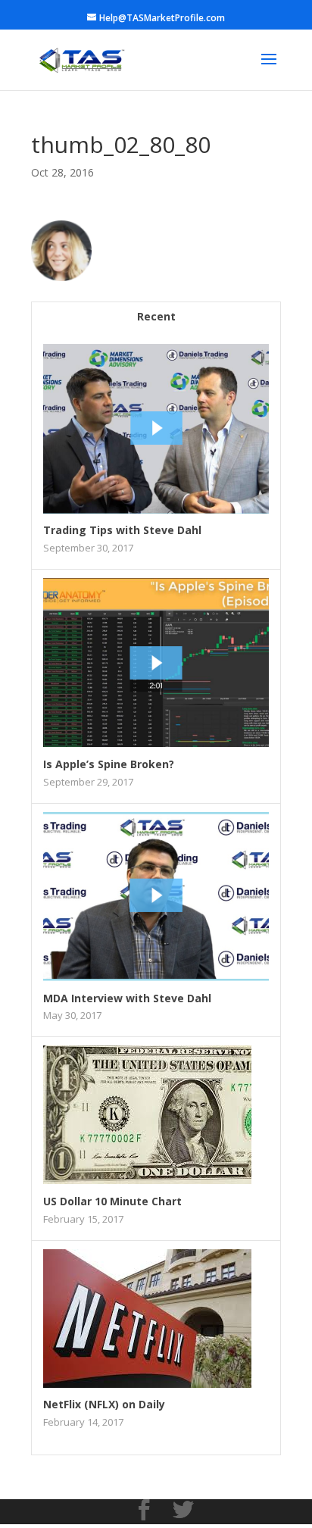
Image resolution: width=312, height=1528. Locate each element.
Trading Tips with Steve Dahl (122, 530)
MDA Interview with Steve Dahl (127, 998)
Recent (156, 316)
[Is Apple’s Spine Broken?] (156, 743)
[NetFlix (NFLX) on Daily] (147, 1383)
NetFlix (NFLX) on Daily (104, 1404)
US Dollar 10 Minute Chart (112, 1201)
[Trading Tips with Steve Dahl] (156, 509)
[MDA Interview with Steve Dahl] (156, 977)
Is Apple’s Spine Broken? (108, 764)
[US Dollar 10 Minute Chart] (147, 1180)
